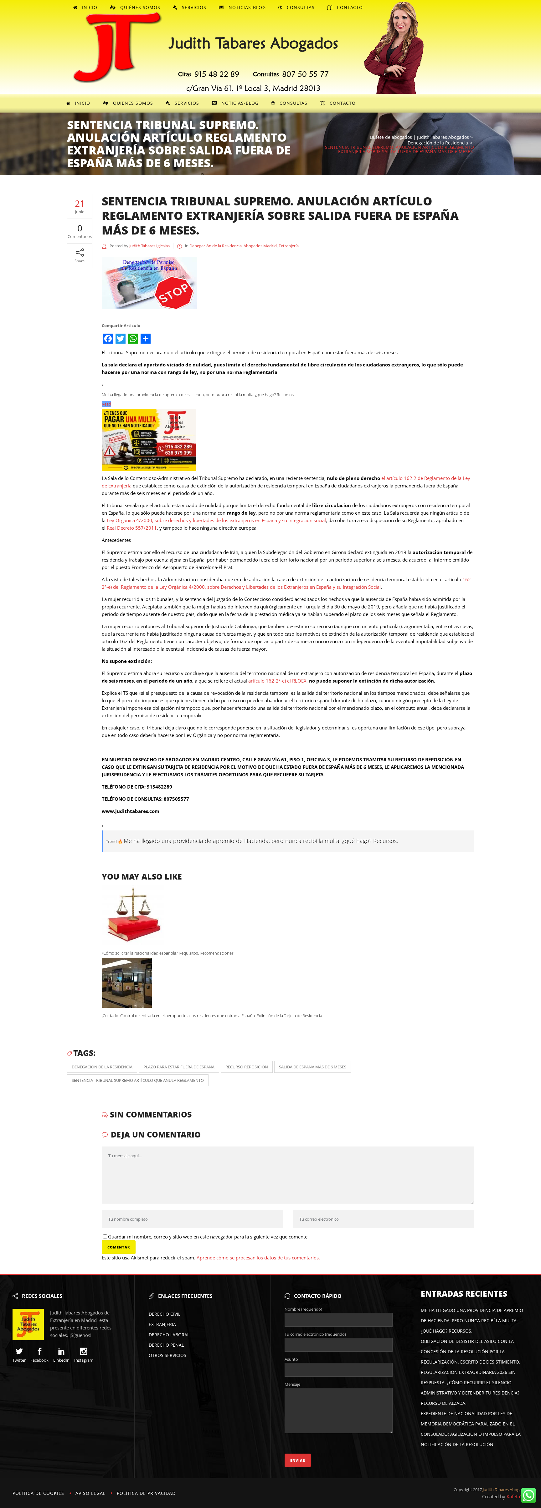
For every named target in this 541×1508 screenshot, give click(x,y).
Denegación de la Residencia (438, 143)
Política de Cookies (38, 1493)
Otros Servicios (167, 1355)
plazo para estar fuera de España (178, 1067)
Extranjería (289, 246)
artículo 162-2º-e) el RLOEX (277, 681)
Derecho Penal (166, 1345)
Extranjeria (162, 1324)
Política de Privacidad (146, 1493)
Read (106, 404)
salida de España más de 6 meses (312, 1067)
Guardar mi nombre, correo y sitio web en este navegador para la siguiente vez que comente (207, 1236)
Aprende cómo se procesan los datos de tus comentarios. (258, 1257)
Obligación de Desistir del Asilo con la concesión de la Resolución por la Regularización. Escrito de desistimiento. (470, 1351)
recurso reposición (246, 1067)
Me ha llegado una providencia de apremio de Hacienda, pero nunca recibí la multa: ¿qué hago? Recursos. (472, 1320)
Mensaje (292, 1384)
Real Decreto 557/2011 (132, 528)
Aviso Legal (90, 1493)
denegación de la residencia (102, 1067)
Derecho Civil (164, 1314)
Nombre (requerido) (303, 1309)
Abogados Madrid (260, 246)
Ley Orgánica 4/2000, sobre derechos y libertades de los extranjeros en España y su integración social (216, 520)
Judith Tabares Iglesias (149, 246)
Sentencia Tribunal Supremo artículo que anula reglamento (138, 1080)
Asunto (291, 1359)
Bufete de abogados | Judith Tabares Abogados (419, 137)
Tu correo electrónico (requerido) (315, 1334)
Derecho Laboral (169, 1335)
